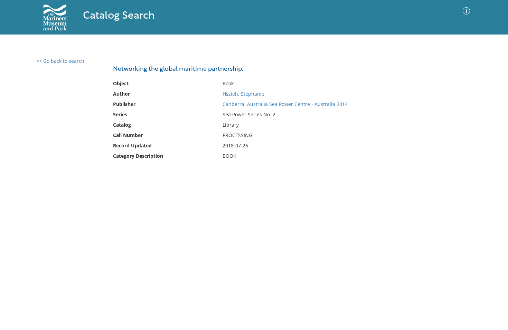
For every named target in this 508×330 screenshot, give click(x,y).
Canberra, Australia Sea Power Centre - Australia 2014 (285, 104)
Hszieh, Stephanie (243, 93)
